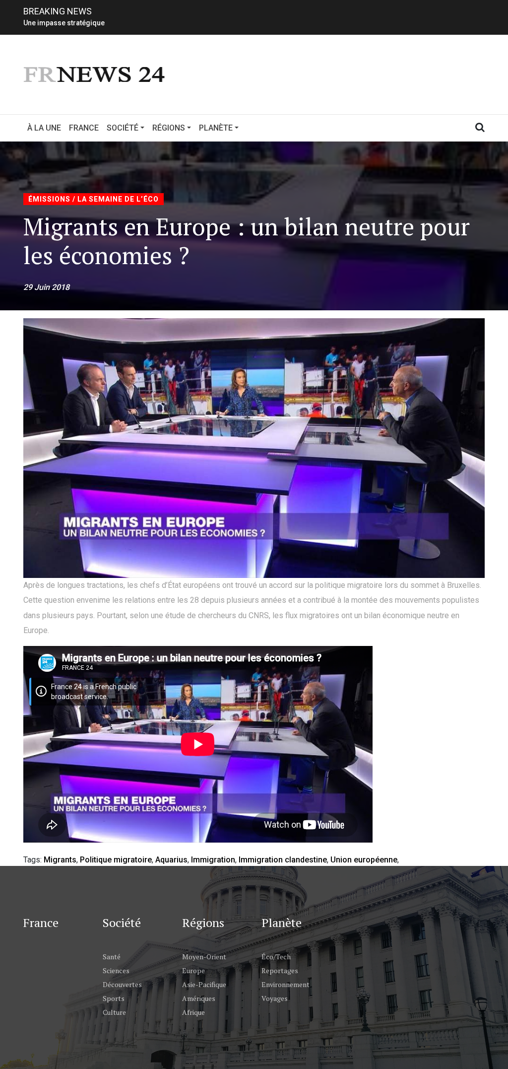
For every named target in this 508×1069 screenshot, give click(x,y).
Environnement (285, 984)
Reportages (279, 970)
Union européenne (363, 859)
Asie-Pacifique (204, 984)
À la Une (44, 128)
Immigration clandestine (283, 859)
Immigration (213, 859)
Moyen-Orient (204, 956)
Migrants (60, 859)
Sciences (116, 970)
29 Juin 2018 (46, 287)
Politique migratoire (116, 859)
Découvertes (122, 984)
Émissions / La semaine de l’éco (93, 199)
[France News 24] (95, 73)
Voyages (274, 998)
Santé (112, 956)
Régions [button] (168, 128)
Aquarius (171, 859)
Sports (114, 998)
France (84, 128)
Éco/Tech (276, 956)
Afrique (193, 1012)
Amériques (198, 998)
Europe (193, 970)
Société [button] (122, 128)
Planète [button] (216, 128)
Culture (114, 1012)
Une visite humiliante (56, 23)
